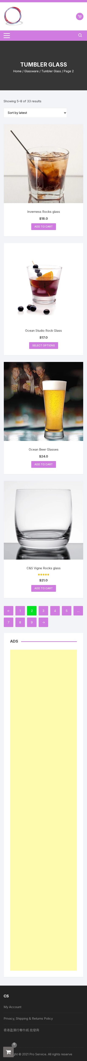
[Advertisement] (43, 810)
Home (17, 71)
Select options (43, 345)
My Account (12, 1007)
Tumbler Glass (51, 71)
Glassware (31, 71)
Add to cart (43, 226)
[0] (8, 1052)
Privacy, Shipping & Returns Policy (28, 1018)
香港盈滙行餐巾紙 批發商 (21, 1030)
